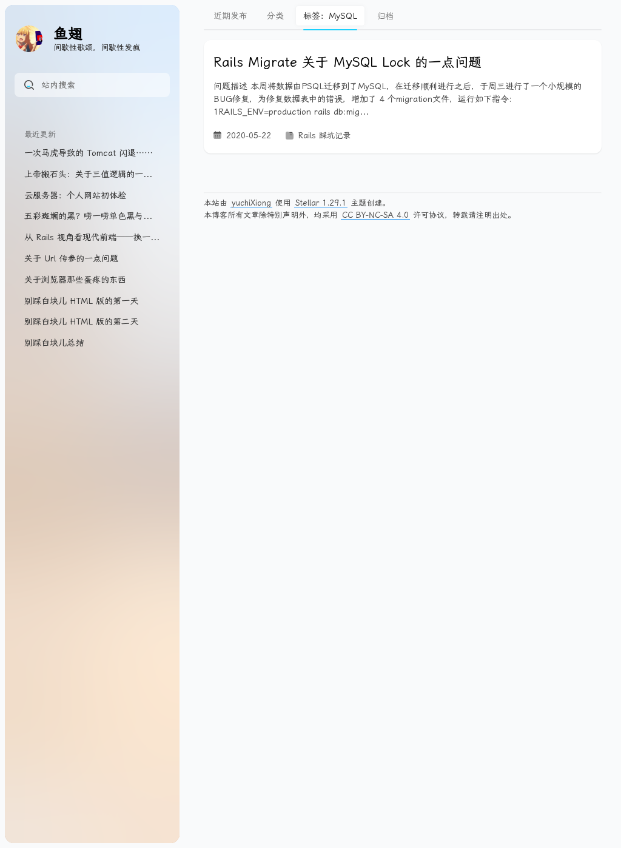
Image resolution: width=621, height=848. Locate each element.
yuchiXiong (251, 202)
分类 (275, 16)
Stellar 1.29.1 (320, 202)
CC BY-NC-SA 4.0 (375, 215)
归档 (385, 16)
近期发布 (230, 16)
